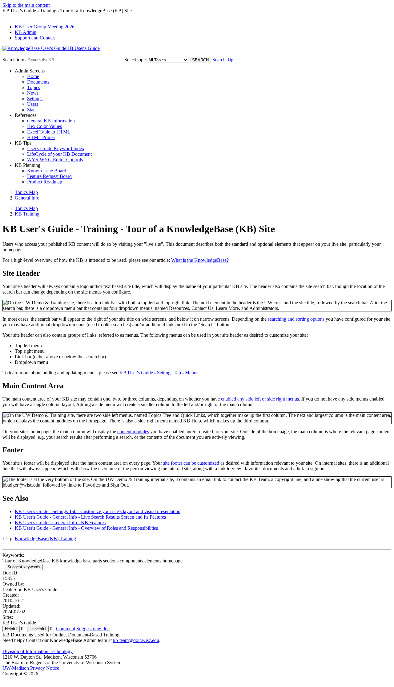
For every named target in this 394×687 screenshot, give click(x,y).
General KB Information (51, 120)
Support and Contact (35, 37)
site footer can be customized (191, 463)
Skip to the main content (26, 5)
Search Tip (222, 59)
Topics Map (26, 192)
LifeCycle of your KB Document (59, 154)
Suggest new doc (93, 628)
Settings (34, 98)
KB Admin (25, 32)
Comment (65, 628)
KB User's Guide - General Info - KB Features (60, 522)
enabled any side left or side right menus (260, 398)
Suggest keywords (23, 567)
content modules (133, 431)
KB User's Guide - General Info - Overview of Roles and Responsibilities (86, 528)
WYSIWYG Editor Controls (55, 159)
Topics (33, 87)
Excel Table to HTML (48, 131)
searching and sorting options (296, 319)
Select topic (135, 59)
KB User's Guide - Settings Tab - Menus (158, 372)
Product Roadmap (44, 181)
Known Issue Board (46, 170)
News (32, 93)
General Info (27, 197)
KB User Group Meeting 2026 (44, 26)
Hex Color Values (44, 126)
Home (33, 76)
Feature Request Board (49, 176)
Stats (31, 109)
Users (32, 104)
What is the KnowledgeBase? (200, 260)
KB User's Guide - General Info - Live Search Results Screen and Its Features (90, 517)
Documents (38, 81)
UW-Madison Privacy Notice (30, 668)
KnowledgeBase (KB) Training (45, 538)
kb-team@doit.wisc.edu (136, 640)
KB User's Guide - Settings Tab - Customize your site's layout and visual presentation (97, 511)
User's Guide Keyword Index (55, 148)
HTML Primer (41, 137)
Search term (14, 59)
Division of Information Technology (37, 651)
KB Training (27, 213)
